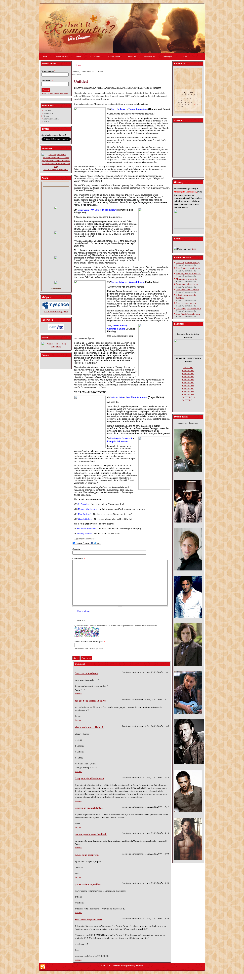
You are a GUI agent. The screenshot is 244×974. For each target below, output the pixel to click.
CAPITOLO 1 (188, 370)
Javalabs (139, 965)
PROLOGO (188, 367)
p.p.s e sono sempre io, (87, 855)
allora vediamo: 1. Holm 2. (89, 727)
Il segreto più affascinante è (89, 778)
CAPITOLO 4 (188, 379)
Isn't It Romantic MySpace (56, 311)
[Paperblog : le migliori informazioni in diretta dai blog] (56, 329)
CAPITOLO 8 (188, 391)
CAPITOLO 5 (188, 382)
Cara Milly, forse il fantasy (188, 262)
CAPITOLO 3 (188, 376)
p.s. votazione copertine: (88, 884)
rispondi (78, 693)
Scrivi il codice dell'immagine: (90, 641)
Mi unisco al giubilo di (186, 278)
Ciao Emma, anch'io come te (188, 308)
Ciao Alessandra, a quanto (187, 289)
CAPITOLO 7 (188, 388)
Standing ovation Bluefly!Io (188, 273)
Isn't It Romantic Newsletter (55, 169)
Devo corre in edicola (86, 673)
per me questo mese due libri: (91, 834)
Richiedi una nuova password (54, 93)
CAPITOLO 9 (188, 394)
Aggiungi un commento (85, 538)
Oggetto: (76, 549)
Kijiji (194, 249)
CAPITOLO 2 (188, 373)
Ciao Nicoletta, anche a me (188, 313)
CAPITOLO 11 (188, 400)
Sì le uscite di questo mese (88, 919)
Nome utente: (48, 71)
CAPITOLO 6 (188, 385)
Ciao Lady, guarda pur (186, 302)
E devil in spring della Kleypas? (186, 296)
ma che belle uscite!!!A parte (90, 700)
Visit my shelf (55, 289)
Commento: (78, 558)
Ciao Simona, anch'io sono (188, 267)
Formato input (83, 610)
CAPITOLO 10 (188, 397)
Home (78, 65)
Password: (47, 80)
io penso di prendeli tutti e (89, 808)
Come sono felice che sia (187, 284)
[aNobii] (56, 184)
